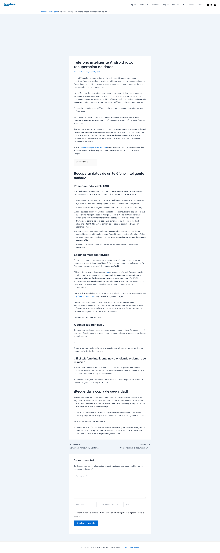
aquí (107, 272)
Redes (191, 4)
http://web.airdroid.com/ (84, 296)
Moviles (175, 4)
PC (184, 4)
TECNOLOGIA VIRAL (130, 547)
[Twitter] (211, 5)
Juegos (165, 4)
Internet (155, 4)
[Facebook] (208, 5)
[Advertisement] (110, 39)
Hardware (144, 4)
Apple (133, 4)
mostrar (91, 162)
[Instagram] (215, 5)
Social (200, 4)
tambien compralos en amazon (93, 147)
